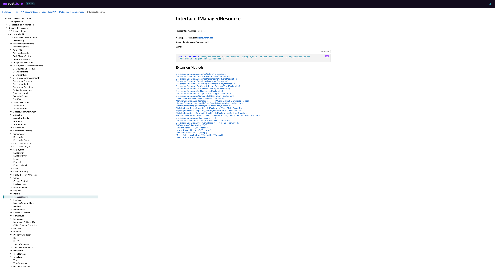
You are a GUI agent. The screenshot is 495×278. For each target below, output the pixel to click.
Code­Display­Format (22, 59)
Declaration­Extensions (23, 81)
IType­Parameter (20, 263)
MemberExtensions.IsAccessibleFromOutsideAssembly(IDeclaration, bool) (209, 103)
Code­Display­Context (22, 56)
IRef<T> (16, 241)
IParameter (18, 229)
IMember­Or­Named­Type (23, 203)
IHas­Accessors (19, 184)
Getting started (16, 22)
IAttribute (17, 121)
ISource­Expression (21, 244)
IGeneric (16, 178)
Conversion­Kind (20, 75)
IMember (17, 200)
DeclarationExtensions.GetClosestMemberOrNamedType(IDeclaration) (208, 86)
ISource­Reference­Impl (23, 247)
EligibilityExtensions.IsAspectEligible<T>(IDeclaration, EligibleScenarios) (208, 111)
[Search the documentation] (489, 3)
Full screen (325, 51)
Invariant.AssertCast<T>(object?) (190, 138)
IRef (14, 238)
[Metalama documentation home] (17, 12)
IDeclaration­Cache (21, 140)
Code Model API (17, 34)
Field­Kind (17, 99)
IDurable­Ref (18, 153)
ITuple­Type (17, 257)
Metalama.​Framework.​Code (24, 38)
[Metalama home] (13, 4)
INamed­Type (18, 216)
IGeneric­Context (20, 181)
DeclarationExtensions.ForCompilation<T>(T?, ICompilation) (203, 120)
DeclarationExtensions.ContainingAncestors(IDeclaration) (202, 81)
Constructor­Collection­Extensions (28, 66)
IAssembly (17, 115)
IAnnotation (18, 106)
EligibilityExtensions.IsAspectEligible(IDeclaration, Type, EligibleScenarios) (209, 108)
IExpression (18, 162)
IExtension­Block (20, 165)
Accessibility (18, 41)
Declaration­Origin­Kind (23, 87)
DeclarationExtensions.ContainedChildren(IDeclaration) (201, 74)
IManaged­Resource (22, 197)
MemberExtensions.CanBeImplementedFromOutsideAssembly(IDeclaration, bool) (212, 101)
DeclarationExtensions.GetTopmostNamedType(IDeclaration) (203, 94)
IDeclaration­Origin (21, 147)
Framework (202, 38)
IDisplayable (18, 150)
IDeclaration (18, 137)
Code (210, 38)
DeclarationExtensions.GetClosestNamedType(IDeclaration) (203, 89)
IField (15, 169)
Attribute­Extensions (22, 53)
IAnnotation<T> (20, 109)
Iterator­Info (18, 251)
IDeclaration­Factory (22, 143)
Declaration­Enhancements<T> (26, 78)
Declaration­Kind (20, 84)
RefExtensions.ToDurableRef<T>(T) (191, 125)
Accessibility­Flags (21, 47)
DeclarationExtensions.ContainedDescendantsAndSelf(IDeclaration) (206, 79)
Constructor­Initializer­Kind (24, 69)
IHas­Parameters (20, 187)
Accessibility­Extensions (23, 44)
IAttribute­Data (19, 124)
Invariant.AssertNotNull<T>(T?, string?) (193, 130)
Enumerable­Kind (20, 93)
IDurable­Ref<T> (20, 156)
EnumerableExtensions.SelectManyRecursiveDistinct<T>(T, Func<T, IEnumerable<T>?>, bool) (217, 116)
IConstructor (18, 134)
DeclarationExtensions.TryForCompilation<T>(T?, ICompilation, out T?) (207, 123)
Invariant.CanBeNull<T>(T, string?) (191, 133)
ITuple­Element (19, 254)
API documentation (18, 31)
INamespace (18, 219)
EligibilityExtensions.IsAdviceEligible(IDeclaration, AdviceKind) (204, 106)
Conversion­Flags (20, 72)
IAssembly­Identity (21, 118)
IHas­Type (17, 191)
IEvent (16, 159)
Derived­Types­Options (22, 90)
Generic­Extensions (21, 103)
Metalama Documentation (19, 19)
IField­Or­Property (20, 172)
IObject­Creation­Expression (25, 225)
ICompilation (18, 128)
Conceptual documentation (21, 25)
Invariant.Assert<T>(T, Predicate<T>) (192, 128)
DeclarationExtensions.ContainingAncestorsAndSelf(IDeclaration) (205, 84)
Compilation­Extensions (23, 63)
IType (15, 260)
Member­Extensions (21, 267)
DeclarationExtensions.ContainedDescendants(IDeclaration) (203, 76)
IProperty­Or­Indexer (22, 235)
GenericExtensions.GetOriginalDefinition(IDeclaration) (200, 98)
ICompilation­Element (22, 131)
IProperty (17, 232)
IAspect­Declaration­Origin (24, 112)
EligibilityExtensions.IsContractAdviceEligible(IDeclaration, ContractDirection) (211, 113)
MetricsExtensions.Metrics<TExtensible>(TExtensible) (200, 135)
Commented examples (19, 28)
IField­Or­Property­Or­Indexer (25, 175)
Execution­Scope (20, 96)
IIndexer (16, 194)
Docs (31, 4)
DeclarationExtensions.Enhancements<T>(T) (196, 118)
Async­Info (17, 50)
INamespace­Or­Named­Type (25, 222)
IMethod (17, 206)
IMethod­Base (19, 209)
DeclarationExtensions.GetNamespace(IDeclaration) (199, 91)
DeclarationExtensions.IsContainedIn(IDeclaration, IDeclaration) (205, 96)
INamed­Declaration (21, 213)
